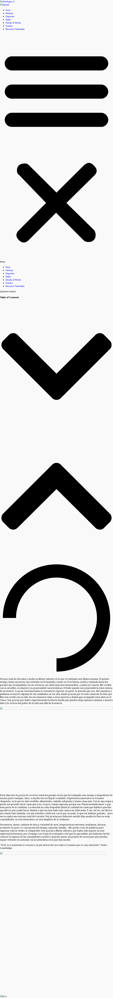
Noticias (9, 13)
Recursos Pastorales (15, 29)
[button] (56, 148)
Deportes (10, 16)
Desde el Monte (13, 22)
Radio (8, 19)
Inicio (8, 10)
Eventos (9, 26)
